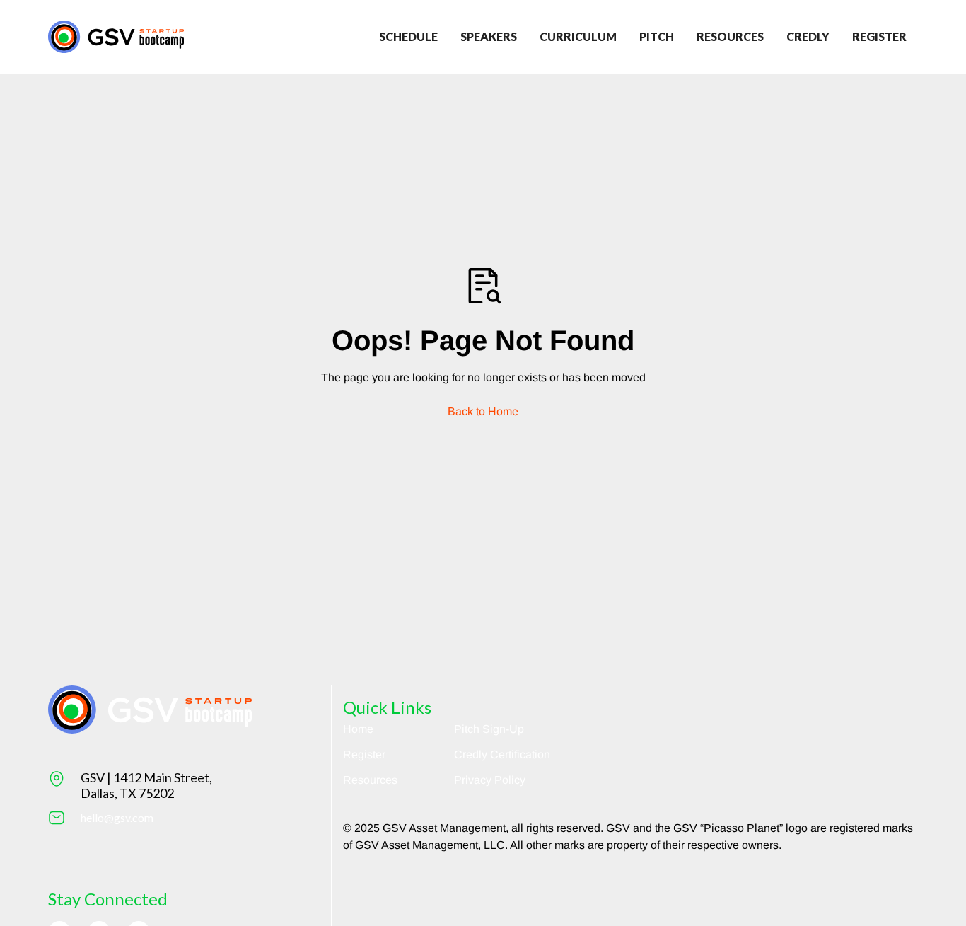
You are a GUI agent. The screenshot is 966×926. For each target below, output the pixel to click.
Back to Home (483, 411)
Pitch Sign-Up (489, 729)
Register (364, 754)
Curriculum (578, 36)
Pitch (656, 36)
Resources (730, 36)
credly (808, 36)
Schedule (408, 36)
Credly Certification (502, 754)
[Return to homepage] (116, 36)
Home (358, 729)
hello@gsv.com (117, 817)
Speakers (488, 36)
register (879, 36)
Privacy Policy (489, 780)
